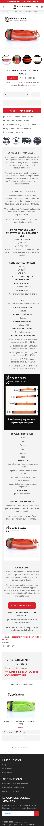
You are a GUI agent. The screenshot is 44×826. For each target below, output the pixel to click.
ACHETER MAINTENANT (22, 605)
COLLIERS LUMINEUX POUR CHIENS (26, 637)
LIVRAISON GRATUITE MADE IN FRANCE (22, 2)
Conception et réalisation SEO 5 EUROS (20, 825)
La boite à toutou (20, 822)
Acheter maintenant (22, 111)
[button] (12, 747)
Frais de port (23, 82)
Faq (4, 765)
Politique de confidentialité (13, 787)
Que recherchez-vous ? (12, 791)
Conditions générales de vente (15, 783)
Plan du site (7, 769)
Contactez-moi (8, 772)
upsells (5, 639)
